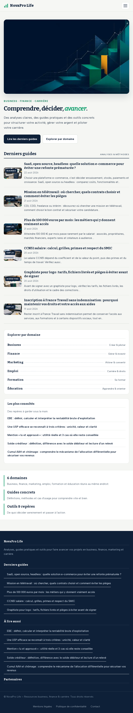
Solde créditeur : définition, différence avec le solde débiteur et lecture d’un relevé (60, 443)
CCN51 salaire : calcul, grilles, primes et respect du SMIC (41, 601)
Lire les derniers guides (22, 139)
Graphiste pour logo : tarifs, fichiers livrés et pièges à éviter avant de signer (51, 609)
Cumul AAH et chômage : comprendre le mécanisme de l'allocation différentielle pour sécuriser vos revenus (61, 453)
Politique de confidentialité (71, 706)
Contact (95, 706)
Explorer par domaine (60, 139)
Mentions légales (42, 706)
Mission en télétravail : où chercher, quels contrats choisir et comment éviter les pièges (59, 583)
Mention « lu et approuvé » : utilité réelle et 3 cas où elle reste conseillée (52, 435)
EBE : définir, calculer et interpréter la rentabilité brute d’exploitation (51, 418)
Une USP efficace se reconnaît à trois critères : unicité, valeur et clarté (52, 426)
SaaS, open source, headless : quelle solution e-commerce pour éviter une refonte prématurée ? (64, 574)
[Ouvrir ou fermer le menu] (125, 5)
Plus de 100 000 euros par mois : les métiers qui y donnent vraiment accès (51, 592)
